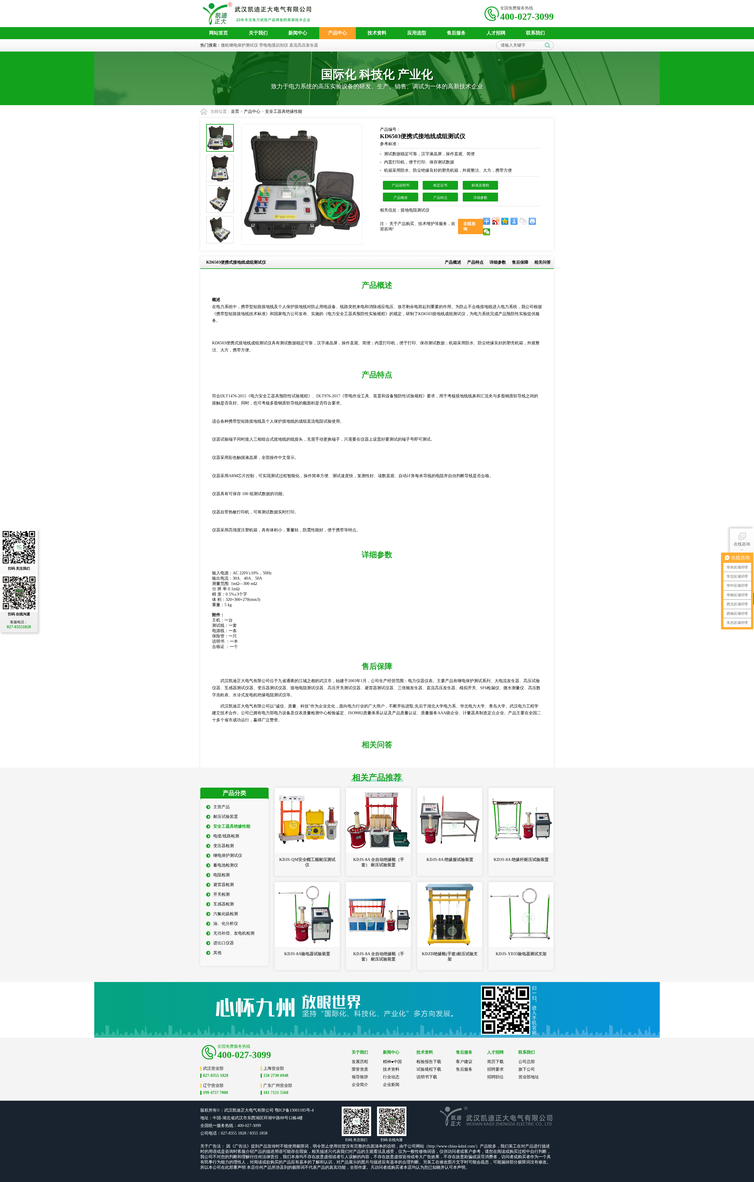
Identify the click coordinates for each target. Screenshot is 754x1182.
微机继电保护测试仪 (239, 45)
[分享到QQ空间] (505, 221)
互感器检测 (223, 904)
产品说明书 (400, 185)
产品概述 (400, 198)
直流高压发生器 (303, 45)
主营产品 (221, 807)
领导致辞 (360, 1077)
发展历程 (360, 1061)
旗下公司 (526, 1069)
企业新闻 (391, 1084)
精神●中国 (392, 1061)
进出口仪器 (223, 943)
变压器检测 (223, 846)
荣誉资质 (360, 1069)
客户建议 (464, 1061)
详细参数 (480, 198)
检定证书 (440, 185)
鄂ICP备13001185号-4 (294, 1110)
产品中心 (252, 111)
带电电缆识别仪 (273, 45)
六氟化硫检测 (225, 914)
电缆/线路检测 (226, 836)
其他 (217, 952)
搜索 (547, 45)
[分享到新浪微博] (496, 221)
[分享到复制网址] (523, 221)
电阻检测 (221, 875)
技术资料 (391, 1069)
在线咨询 (742, 544)
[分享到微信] (486, 231)
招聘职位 (495, 1077)
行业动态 (391, 1077)
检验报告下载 (428, 1061)
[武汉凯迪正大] (258, 13)
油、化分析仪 (225, 923)
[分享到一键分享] (514, 221)
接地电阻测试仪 (416, 210)
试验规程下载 (428, 1069)
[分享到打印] (532, 221)
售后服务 (464, 1069)
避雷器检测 (223, 884)
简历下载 (495, 1061)
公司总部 (526, 1061)
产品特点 (440, 198)
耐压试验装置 (225, 816)
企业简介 (360, 1084)
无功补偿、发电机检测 (233, 933)
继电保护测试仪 (227, 855)
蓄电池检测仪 (225, 865)
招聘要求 (495, 1069)
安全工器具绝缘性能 (283, 111)
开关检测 (221, 894)
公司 (269, 1110)
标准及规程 (480, 185)
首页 (235, 111)
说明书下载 (426, 1077)
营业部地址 (528, 1077)
